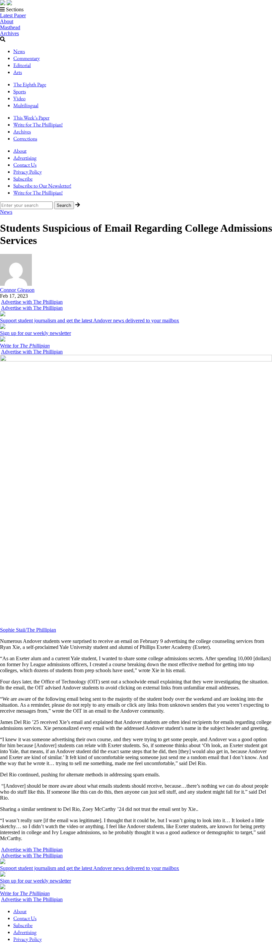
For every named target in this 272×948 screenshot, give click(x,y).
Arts (17, 72)
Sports (19, 91)
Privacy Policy (27, 171)
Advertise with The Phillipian (32, 302)
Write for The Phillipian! (38, 124)
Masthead (10, 27)
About (6, 21)
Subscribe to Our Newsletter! (42, 185)
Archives (9, 33)
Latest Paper (13, 15)
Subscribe (23, 178)
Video (19, 98)
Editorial (22, 65)
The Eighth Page (29, 84)
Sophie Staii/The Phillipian (28, 630)
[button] (136, 10)
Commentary (26, 58)
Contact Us (24, 164)
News (19, 51)
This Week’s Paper (31, 117)
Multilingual (25, 105)
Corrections (25, 138)
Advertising (24, 157)
